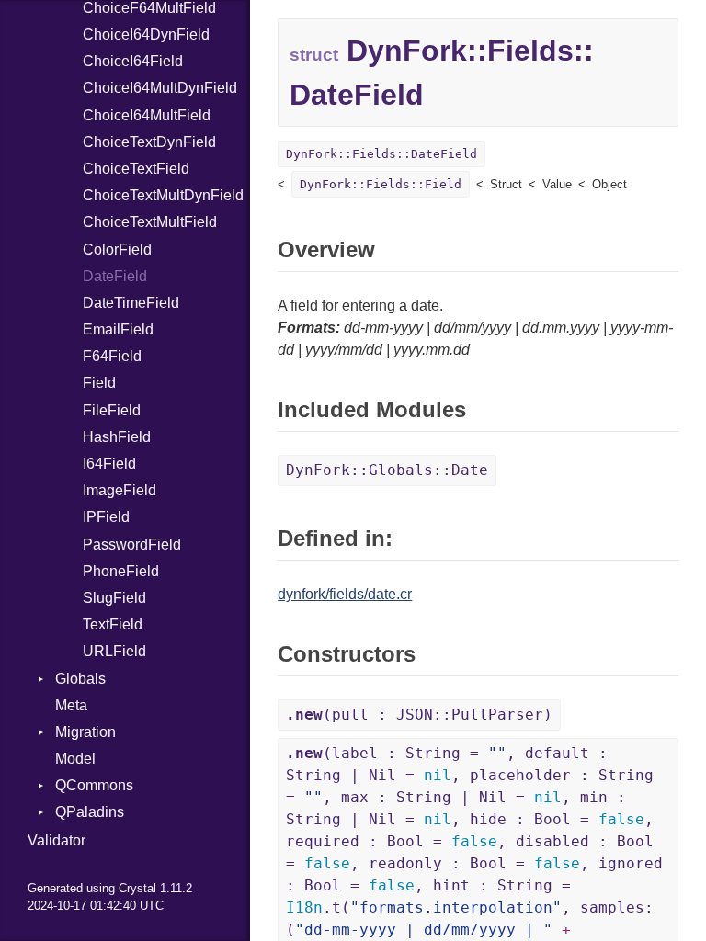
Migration (85, 732)
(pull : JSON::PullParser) (419, 714)
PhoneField (121, 571)
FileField (112, 410)
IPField (106, 517)
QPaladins (89, 812)
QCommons (94, 785)
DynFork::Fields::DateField (381, 154)
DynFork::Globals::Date (387, 470)
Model (75, 758)
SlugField (114, 598)
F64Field (112, 356)
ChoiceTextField (136, 168)
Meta (71, 705)
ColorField (117, 249)
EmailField (118, 329)
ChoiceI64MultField (147, 115)
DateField (115, 276)
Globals (80, 678)
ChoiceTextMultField (150, 222)
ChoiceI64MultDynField (160, 88)
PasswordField (132, 544)
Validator (56, 840)
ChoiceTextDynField (149, 142)
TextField (112, 624)
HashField (117, 437)
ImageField (119, 490)
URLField (114, 651)
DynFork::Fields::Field (380, 184)
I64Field (109, 463)
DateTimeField (131, 303)
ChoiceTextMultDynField (163, 195)
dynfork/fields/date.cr (345, 594)
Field (99, 383)
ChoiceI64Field (133, 61)
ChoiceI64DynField (146, 34)
